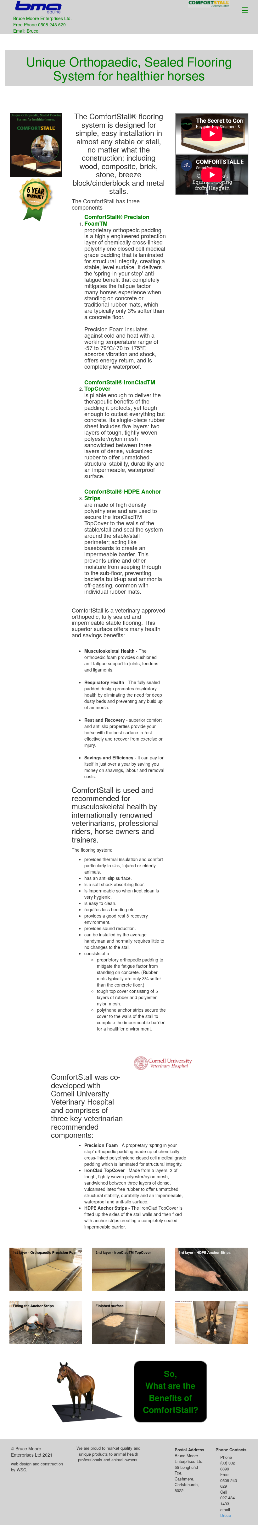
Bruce (225, 1515)
